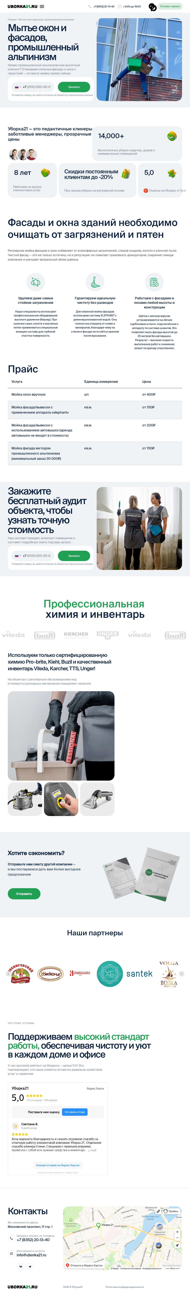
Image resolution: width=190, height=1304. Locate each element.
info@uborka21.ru (31, 1255)
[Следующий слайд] (181, 974)
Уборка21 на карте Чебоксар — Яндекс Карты (57, 1173)
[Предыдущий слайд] (8, 974)
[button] (170, 6)
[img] (22, 6)
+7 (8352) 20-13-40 (103, 6)
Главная (12, 19)
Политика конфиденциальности (125, 1287)
